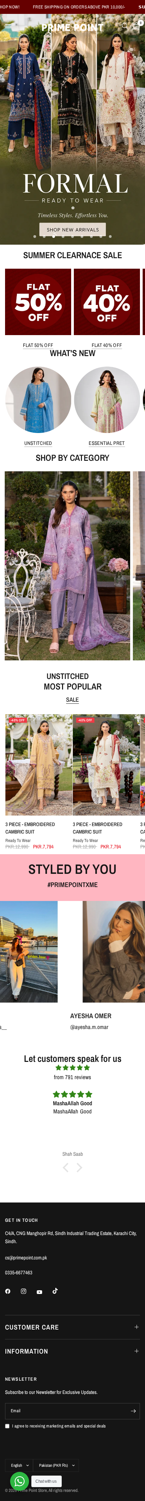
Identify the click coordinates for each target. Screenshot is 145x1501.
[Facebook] (12, 1291)
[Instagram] (28, 1291)
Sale (72, 699)
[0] (135, 26)
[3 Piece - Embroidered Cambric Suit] (38, 765)
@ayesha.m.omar (40, 1027)
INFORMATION (26, 1351)
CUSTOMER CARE (32, 1327)
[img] (72, 1067)
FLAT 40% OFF (107, 345)
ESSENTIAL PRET (107, 443)
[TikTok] (60, 1290)
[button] (67, 1167)
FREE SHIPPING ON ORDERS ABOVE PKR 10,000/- (46, 7)
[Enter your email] (133, 1411)
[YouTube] (44, 1292)
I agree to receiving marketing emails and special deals (59, 1426)
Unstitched (38, 443)
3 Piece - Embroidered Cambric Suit (30, 827)
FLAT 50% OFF (38, 345)
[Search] (124, 26)
